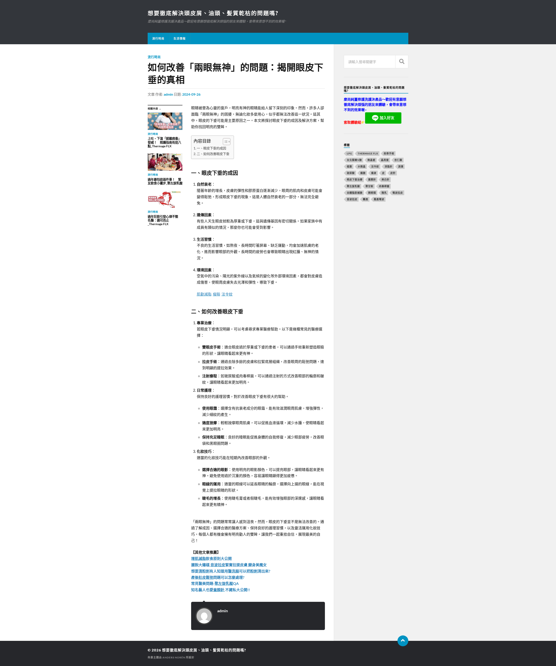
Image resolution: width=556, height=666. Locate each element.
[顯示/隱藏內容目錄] (224, 141)
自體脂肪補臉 (354, 192)
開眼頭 (372, 192)
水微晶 (362, 166)
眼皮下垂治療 (354, 179)
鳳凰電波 (379, 199)
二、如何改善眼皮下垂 (213, 154)
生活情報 (180, 38)
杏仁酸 (398, 160)
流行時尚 (158, 38)
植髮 (349, 166)
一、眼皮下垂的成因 (211, 148)
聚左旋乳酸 (353, 186)
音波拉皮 (352, 199)
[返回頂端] (402, 640)
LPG (349, 153)
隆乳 (384, 192)
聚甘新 (369, 186)
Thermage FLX (368, 153)
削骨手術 (389, 153)
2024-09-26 (191, 94)
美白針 (385, 179)
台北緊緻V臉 (354, 160)
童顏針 (372, 179)
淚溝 (400, 166)
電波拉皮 (397, 192)
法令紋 (375, 166)
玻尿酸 (351, 173)
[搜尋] (401, 61)
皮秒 (392, 173)
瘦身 (373, 173)
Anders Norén (173, 657)
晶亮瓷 (385, 160)
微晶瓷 (371, 160)
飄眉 (365, 199)
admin (168, 94)
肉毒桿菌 (384, 186)
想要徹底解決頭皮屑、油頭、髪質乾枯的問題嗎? (213, 13)
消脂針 (388, 166)
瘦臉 (363, 173)
